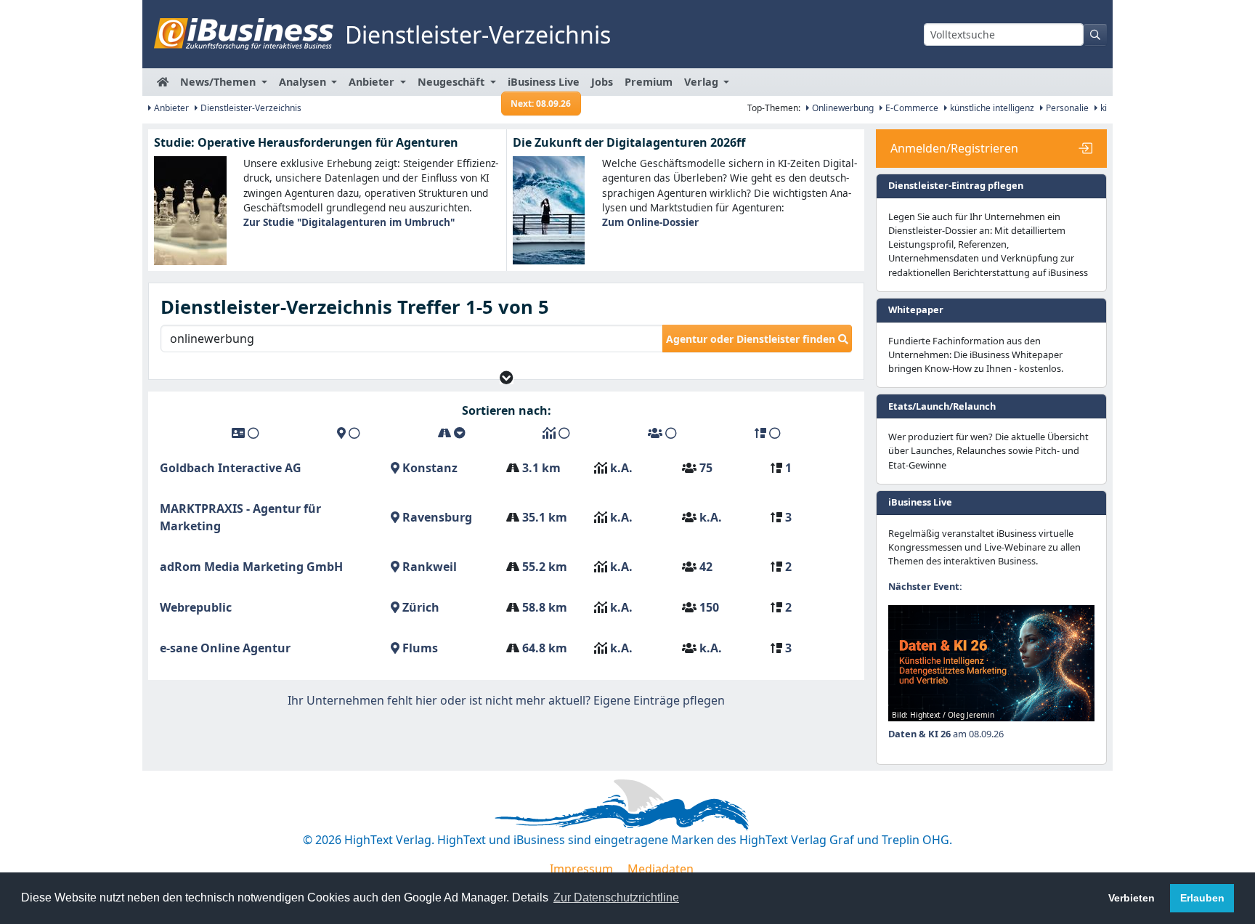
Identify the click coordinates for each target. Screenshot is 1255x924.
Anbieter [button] (373, 82)
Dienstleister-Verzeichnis (249, 108)
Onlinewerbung (842, 108)
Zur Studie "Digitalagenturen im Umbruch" (349, 222)
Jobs (602, 82)
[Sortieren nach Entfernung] (452, 433)
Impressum (581, 869)
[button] (506, 377)
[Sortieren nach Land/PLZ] (348, 433)
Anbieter (170, 108)
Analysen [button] (304, 82)
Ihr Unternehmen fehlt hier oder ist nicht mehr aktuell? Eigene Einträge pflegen (506, 700)
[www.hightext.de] (627, 803)
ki (1102, 108)
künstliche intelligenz (991, 108)
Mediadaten (661, 869)
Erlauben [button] (1202, 898)
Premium (649, 82)
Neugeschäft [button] (452, 82)
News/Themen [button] (219, 82)
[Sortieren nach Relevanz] (768, 433)
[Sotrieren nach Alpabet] (245, 433)
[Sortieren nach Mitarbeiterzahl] (662, 433)
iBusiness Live (544, 85)
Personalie (1066, 108)
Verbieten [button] (1131, 898)
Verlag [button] (702, 82)
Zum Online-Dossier (650, 222)
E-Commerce (910, 108)
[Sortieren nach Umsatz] (556, 433)
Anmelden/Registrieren (954, 148)
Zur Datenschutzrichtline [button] (616, 897)
